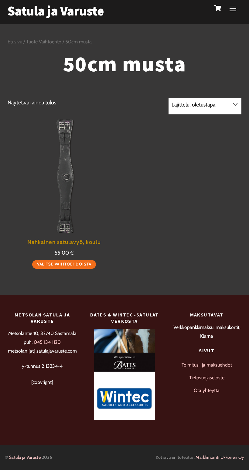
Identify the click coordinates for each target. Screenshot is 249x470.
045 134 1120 (47, 342)
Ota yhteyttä (207, 390)
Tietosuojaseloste (206, 377)
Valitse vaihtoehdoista (64, 264)
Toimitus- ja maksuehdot (207, 365)
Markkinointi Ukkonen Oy (220, 457)
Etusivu (15, 42)
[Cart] (218, 8)
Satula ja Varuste (25, 457)
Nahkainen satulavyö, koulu (64, 241)
